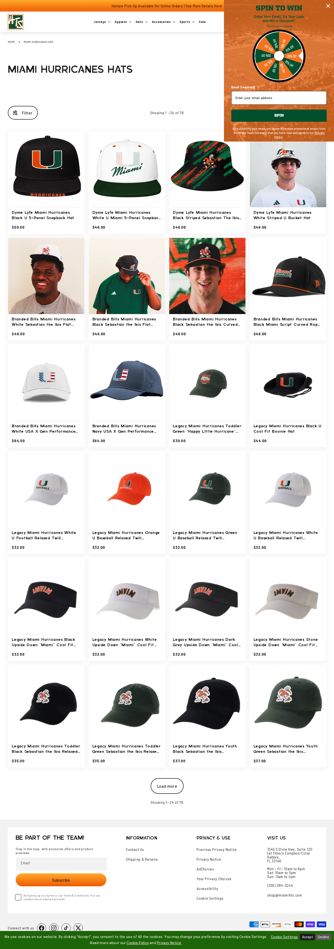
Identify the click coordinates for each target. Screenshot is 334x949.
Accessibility (207, 888)
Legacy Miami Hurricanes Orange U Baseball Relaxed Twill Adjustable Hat (126, 536)
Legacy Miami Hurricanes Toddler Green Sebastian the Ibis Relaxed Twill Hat (126, 750)
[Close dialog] (328, 6)
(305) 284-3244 (280, 885)
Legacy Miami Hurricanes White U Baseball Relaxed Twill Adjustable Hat (286, 536)
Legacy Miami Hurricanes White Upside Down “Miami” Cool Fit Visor (124, 643)
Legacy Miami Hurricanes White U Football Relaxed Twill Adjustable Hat (44, 536)
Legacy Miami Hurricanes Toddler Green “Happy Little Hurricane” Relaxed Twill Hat (207, 429)
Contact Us (135, 849)
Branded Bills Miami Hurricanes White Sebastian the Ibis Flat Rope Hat (44, 322)
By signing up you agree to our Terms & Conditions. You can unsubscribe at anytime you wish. (61, 897)
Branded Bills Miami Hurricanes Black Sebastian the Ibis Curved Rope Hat (205, 322)
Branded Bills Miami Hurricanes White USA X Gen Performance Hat (44, 429)
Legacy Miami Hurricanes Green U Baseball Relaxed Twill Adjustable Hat (205, 536)
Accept (307, 937)
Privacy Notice (209, 859)
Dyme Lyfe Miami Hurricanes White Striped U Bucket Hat (283, 215)
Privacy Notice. (169, 943)
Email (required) (243, 87)
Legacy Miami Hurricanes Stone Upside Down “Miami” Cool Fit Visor (286, 643)
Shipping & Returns (142, 859)
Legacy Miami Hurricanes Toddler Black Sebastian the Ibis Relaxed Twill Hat (46, 750)
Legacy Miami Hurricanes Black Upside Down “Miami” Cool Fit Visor (43, 643)
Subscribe (61, 880)
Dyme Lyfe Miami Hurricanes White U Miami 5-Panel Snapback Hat (126, 216)
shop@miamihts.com (284, 895)
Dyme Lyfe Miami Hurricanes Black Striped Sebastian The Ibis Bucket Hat (206, 216)
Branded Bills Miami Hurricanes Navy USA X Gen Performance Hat (124, 429)
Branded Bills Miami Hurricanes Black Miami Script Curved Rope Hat (287, 322)
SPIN (279, 116)
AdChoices (205, 869)
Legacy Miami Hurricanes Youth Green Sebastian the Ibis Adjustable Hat (286, 750)
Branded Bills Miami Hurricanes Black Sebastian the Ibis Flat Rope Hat (124, 322)
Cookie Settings (210, 898)
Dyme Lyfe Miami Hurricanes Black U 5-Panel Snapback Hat (43, 215)
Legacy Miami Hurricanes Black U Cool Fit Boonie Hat (288, 428)
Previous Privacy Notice (217, 849)
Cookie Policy (138, 943)
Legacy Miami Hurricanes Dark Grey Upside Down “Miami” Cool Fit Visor (205, 643)
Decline (323, 937)
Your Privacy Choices (214, 879)
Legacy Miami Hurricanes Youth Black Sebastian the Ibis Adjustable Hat (205, 750)
